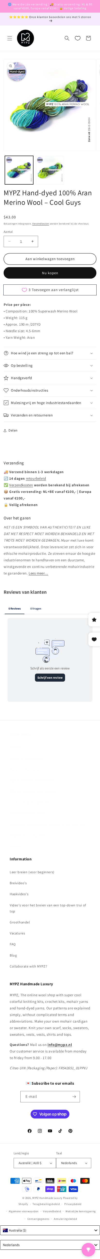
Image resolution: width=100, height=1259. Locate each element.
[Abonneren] (74, 1096)
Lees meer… (38, 573)
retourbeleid (36, 478)
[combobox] (50, 1230)
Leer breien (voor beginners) (32, 872)
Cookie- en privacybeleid (29, 802)
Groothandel (20, 922)
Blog (13, 955)
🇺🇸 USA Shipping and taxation (33, 791)
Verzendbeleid (52, 1211)
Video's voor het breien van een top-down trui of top (48, 908)
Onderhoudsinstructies (28, 813)
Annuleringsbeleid (65, 1219)
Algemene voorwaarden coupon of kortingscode (48, 824)
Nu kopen (50, 273)
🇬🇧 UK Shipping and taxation (32, 780)
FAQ (13, 944)
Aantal (8, 232)
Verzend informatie (25, 769)
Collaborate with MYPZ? (28, 966)
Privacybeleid (73, 1204)
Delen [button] (13, 430)
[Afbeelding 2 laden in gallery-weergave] (50, 170)
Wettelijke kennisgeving (81, 1211)
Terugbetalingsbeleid (46, 1204)
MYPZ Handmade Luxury (47, 1198)
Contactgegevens (38, 1219)
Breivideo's (18, 883)
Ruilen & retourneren (26, 758)
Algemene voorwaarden (28, 835)
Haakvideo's (19, 894)
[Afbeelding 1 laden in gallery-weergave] (19, 170)
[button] (9, 38)
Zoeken (16, 747)
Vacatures (17, 933)
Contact (16, 846)
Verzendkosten (40, 223)
